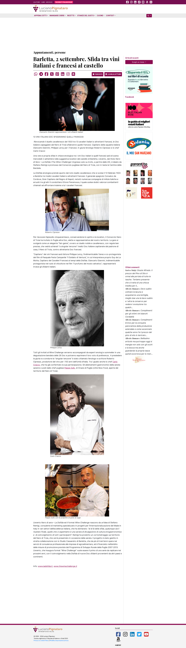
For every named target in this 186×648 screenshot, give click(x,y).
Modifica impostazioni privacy (59, 640)
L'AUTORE (36, 2)
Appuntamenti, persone (49, 52)
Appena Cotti (40, 16)
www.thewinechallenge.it (65, 566)
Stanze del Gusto (85, 16)
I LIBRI (43, 2)
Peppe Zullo (69, 368)
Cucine (100, 16)
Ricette (70, 16)
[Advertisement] (93, 34)
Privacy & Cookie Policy (41, 640)
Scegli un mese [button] (138, 62)
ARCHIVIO (49, 2)
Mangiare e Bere (57, 16)
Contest (110, 16)
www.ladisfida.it (45, 566)
